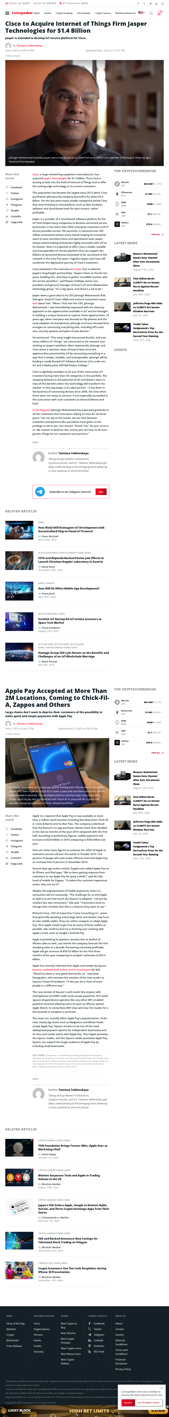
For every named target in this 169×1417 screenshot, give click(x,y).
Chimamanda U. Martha (55, 1217)
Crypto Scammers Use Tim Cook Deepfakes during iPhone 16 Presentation (72, 1270)
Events (120, 350)
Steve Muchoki (50, 536)
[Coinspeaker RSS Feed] (162, 3)
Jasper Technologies (55, 178)
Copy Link (16, 222)
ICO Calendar (84, 13)
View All (155, 234)
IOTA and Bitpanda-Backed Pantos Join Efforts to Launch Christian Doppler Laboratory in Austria (71, 559)
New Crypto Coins (71, 1348)
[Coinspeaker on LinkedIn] (156, 3)
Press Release (14, 1346)
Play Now (158, 1411)
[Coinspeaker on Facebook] (138, 3)
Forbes (78, 269)
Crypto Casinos (103, 13)
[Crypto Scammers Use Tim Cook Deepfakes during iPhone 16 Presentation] (19, 1271)
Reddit (15, 210)
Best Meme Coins (71, 1353)
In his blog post (42, 410)
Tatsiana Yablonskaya (30, 45)
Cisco (36, 174)
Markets (11, 1329)
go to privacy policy (149, 1403)
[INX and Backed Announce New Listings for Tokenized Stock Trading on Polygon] (19, 1241)
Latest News (125, 243)
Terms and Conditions (121, 1351)
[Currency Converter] (160, 13)
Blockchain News (48, 552)
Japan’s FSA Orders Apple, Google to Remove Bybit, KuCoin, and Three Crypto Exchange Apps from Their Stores (73, 1208)
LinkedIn (16, 216)
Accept (128, 1403)
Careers (119, 1334)
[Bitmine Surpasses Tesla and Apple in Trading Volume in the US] (19, 1178)
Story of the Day (15, 1323)
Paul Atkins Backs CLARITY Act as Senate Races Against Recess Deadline (146, 284)
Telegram (16, 204)
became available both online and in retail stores (62, 969)
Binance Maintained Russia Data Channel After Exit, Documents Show (146, 259)
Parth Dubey (49, 1154)
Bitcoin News (62, 644)
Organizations (42, 1329)
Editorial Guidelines (121, 1342)
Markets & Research (125, 13)
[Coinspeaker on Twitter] (144, 3)
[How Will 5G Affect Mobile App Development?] (19, 592)
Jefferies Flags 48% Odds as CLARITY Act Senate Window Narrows (147, 307)
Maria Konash (49, 661)
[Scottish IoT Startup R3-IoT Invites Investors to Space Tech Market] (19, 622)
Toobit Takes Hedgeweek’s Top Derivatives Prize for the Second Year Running (148, 330)
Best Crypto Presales (67, 1340)
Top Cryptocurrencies (135, 171)
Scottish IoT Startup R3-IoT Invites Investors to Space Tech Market (69, 621)
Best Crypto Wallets (67, 1361)
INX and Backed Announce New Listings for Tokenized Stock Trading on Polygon (68, 1240)
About (118, 1323)
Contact (119, 1329)
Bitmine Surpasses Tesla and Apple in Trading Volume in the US (69, 1177)
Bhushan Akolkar (51, 1184)
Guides (47, 13)
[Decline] (161, 1388)
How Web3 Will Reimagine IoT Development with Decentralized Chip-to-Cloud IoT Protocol (71, 529)
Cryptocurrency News (71, 552)
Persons (38, 1334)
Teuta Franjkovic (51, 627)
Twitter (15, 193)
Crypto (10, 1334)
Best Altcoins (68, 1333)
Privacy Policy (123, 1369)
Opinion (49, 583)
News (37, 13)
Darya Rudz (48, 566)
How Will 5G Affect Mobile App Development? (69, 588)
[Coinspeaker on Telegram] (150, 3)
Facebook (16, 187)
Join (101, 491)
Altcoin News (46, 644)
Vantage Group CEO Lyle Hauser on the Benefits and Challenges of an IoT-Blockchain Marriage (73, 654)
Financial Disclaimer (121, 1361)
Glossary (39, 1351)
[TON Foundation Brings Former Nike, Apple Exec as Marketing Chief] (19, 1148)
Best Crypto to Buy (69, 1325)
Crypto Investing (64, 13)
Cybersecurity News (49, 1263)
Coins (37, 1323)
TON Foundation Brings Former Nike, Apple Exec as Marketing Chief (73, 1147)
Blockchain (12, 1340)
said (35, 303)
